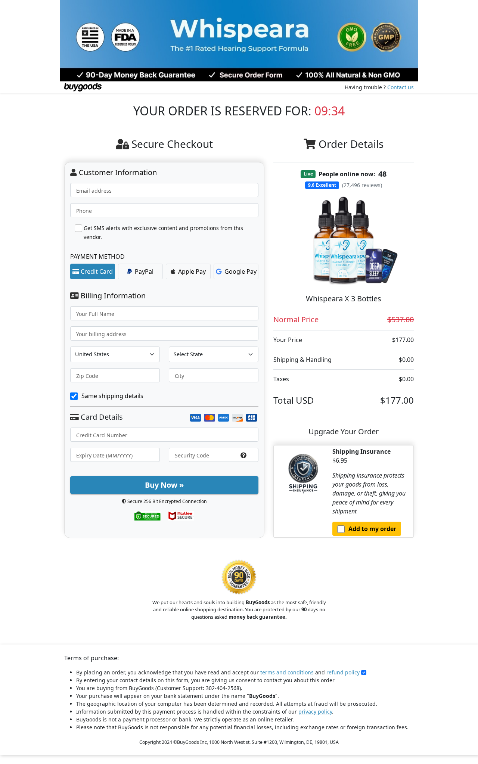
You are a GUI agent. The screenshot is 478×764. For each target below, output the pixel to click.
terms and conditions (287, 672)
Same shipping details (112, 396)
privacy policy (315, 711)
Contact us (400, 87)
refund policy (343, 672)
